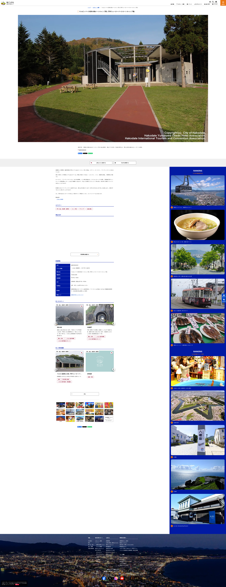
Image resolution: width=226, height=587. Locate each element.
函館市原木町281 (82, 150)
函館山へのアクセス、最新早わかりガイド (183, 207)
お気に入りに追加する (101, 162)
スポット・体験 (96, 7)
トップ (89, 7)
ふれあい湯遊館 (60, 199)
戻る (85, 394)
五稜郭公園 (176, 422)
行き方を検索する (125, 162)
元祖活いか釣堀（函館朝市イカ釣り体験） (183, 388)
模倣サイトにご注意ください (113, 569)
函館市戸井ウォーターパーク (77, 294)
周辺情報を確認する (85, 254)
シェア (80, 153)
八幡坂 (175, 457)
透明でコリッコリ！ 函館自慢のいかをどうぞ (183, 345)
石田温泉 (89, 374)
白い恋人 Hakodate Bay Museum (181, 526)
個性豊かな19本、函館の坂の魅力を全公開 (183, 276)
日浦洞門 (89, 327)
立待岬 (175, 491)
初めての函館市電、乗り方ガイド (181, 310)
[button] (56, 323)
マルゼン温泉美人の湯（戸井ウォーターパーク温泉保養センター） (74, 374)
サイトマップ (116, 571)
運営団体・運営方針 (108, 571)
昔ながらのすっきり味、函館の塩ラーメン (183, 241)
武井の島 (59, 327)
